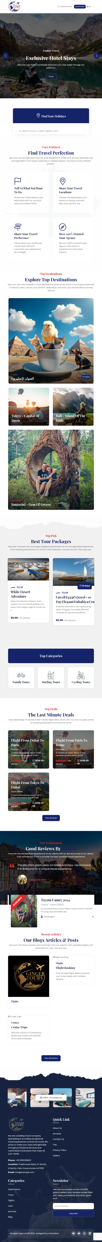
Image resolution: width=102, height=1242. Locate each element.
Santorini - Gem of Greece (31, 504)
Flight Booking (65, 968)
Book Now (79, 6)
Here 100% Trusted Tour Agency (71, 236)
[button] (96, 56)
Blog (10, 1216)
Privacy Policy (59, 1150)
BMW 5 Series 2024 (87, 900)
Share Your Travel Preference (25, 236)
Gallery (56, 1155)
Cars (10, 1205)
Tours (51, 75)
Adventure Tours (81, 682)
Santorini (16, 500)
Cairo (14, 374)
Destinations (14, 1189)
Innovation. (53, 1233)
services (57, 1133)
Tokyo (14, 411)
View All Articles (51, 1058)
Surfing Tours (21, 682)
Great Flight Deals (51, 59)
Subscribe (73, 1213)
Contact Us (58, 1139)
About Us (57, 1128)
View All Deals (51, 818)
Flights (11, 1200)
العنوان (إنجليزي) (22, 378)
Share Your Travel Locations (70, 190)
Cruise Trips (19, 1027)
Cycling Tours (51, 682)
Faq (54, 1144)
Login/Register (65, 6)
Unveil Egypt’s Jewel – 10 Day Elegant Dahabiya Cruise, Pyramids (40, 599)
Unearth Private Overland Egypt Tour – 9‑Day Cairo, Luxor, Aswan (73, 607)
